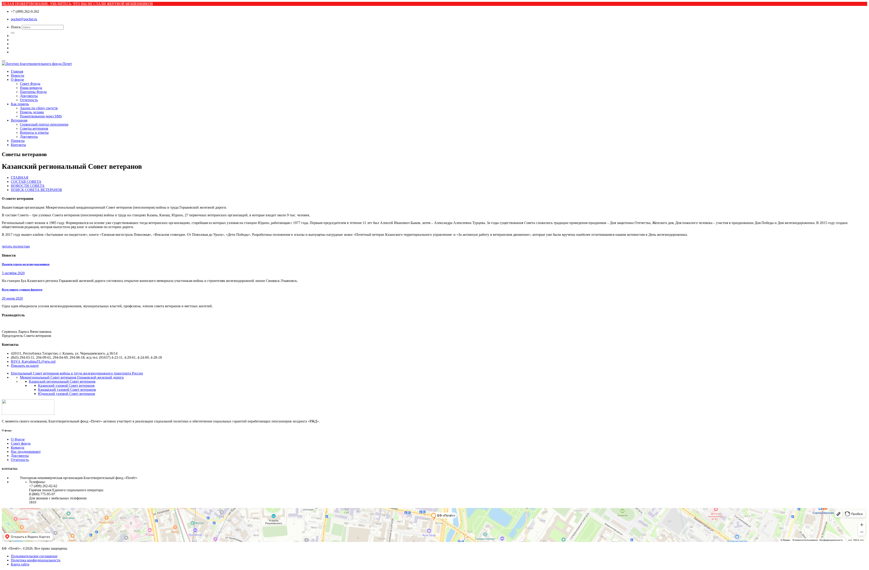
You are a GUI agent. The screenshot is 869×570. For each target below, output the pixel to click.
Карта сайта (20, 564)
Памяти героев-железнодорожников (26, 264)
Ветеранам (19, 120)
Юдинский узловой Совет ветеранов (66, 394)
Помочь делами (32, 112)
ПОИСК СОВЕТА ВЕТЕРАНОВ (36, 190)
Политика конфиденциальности (35, 560)
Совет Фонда (30, 84)
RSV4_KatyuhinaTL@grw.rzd (33, 361)
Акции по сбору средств (39, 108)
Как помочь (20, 104)
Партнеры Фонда (33, 92)
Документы (29, 96)
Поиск (16, 27)
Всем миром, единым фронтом (22, 289)
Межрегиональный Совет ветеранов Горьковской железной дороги (72, 377)
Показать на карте (25, 365)
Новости (17, 75)
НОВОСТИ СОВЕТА (28, 186)
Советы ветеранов (34, 128)
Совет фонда (21, 443)
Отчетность (29, 100)
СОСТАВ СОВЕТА (26, 182)
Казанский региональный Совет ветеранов (62, 381)
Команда (17, 447)
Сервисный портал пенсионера (44, 124)
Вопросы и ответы (34, 132)
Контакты (18, 145)
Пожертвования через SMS (41, 116)
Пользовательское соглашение (34, 556)
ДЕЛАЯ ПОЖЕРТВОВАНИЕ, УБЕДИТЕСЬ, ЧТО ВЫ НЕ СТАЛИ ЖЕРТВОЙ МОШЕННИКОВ (77, 4)
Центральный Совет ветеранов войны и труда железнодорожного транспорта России (77, 373)
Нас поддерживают (26, 451)
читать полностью (16, 246)
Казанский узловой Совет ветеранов (66, 385)
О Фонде (18, 439)
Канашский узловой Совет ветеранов (67, 389)
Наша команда (31, 88)
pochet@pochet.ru (24, 19)
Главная (17, 71)
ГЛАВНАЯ (19, 177)
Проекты (18, 141)
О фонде (17, 79)
